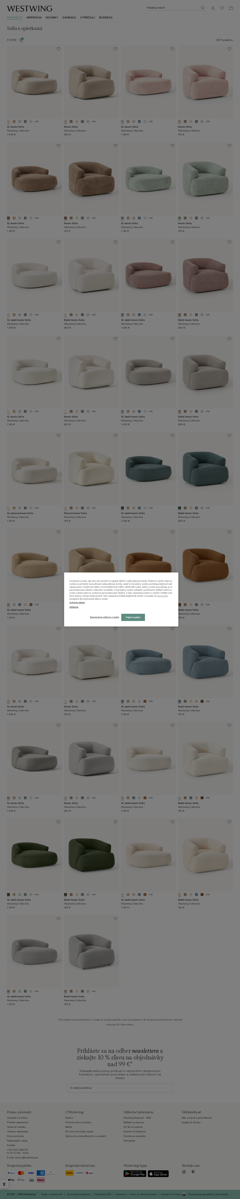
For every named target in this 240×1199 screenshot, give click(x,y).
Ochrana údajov (77, 602)
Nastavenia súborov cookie (104, 617)
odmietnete (162, 596)
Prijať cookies (133, 617)
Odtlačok (73, 607)
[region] (121, 599)
